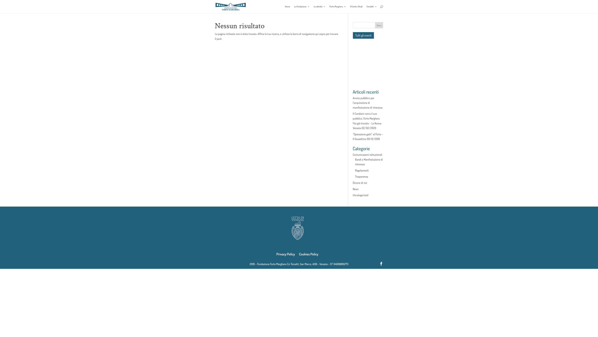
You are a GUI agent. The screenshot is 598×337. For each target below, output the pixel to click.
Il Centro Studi (356, 6)
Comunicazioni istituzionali (367, 154)
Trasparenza (361, 176)
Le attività (318, 6)
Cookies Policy (308, 254)
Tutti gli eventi (363, 35)
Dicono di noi (360, 182)
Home (287, 6)
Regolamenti (362, 170)
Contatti (370, 6)
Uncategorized (360, 195)
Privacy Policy (285, 254)
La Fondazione (300, 6)
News (355, 189)
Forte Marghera (336, 6)
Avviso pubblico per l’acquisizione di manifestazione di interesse (367, 102)
